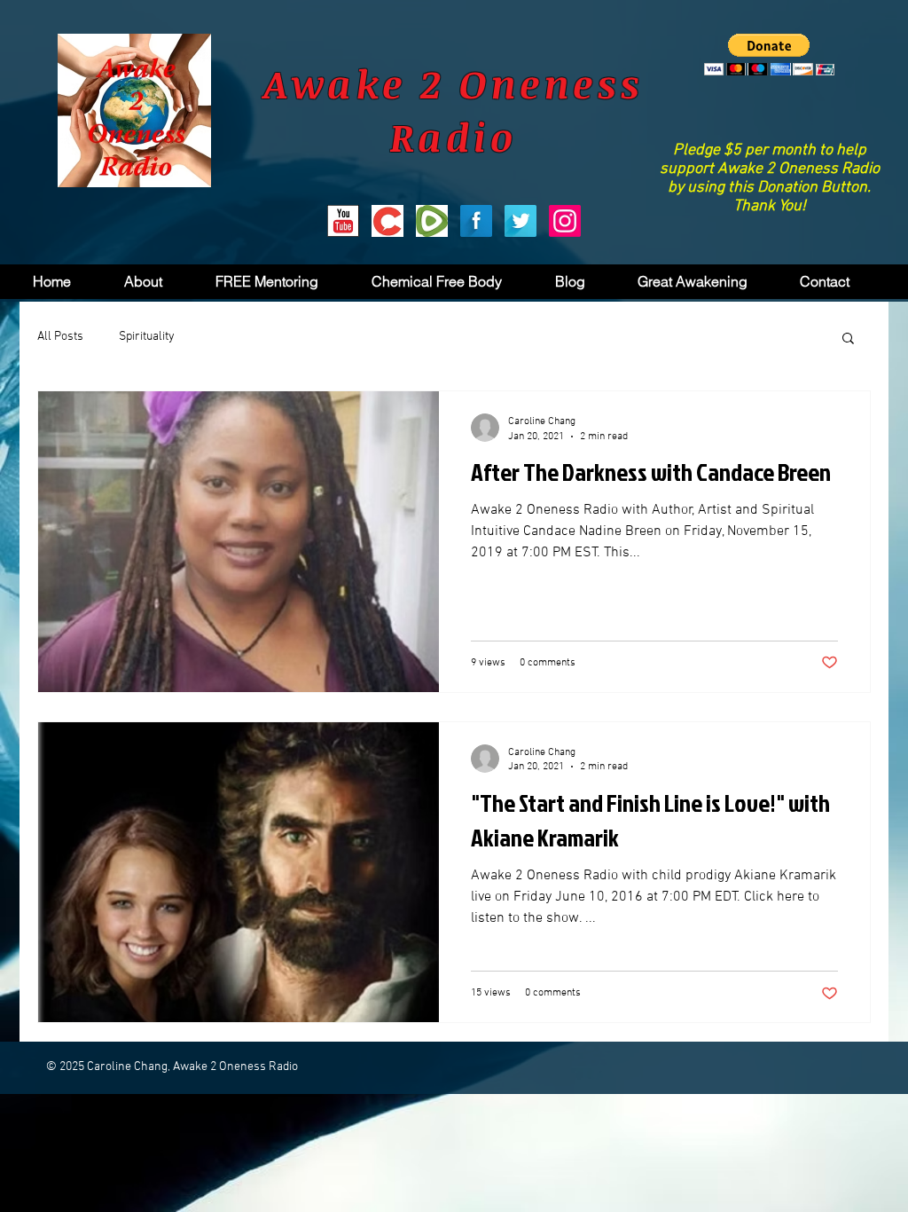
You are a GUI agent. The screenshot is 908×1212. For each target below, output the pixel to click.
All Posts (60, 336)
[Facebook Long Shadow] (476, 221)
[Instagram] (565, 221)
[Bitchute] (387, 221)
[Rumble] (432, 221)
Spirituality (147, 336)
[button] (769, 54)
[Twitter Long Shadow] (520, 221)
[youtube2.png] (343, 221)
